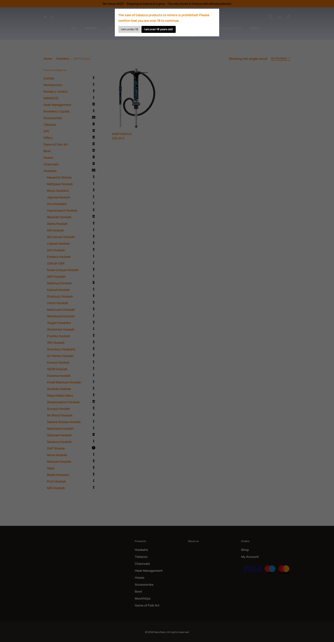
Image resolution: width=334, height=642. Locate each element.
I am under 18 (129, 29)
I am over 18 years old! (158, 29)
